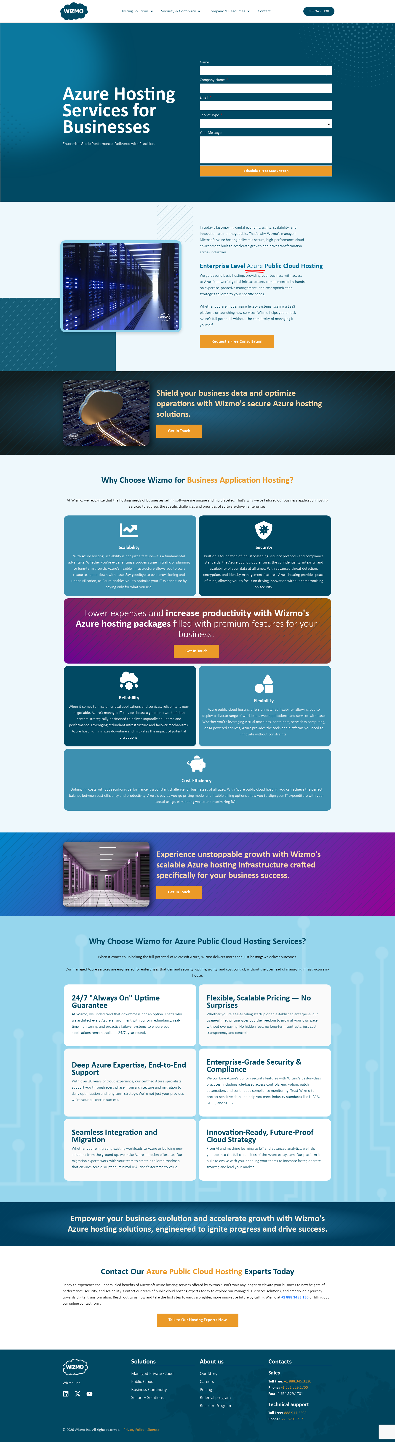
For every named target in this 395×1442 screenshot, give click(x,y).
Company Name (213, 80)
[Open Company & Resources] (248, 11)
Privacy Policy (134, 1429)
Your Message (211, 133)
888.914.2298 (295, 1413)
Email (204, 98)
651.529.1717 (292, 1419)
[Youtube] (89, 1394)
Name (204, 62)
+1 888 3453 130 (295, 1297)
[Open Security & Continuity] (199, 11)
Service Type (210, 115)
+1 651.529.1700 (294, 1387)
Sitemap (153, 1429)
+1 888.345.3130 (297, 1381)
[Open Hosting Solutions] (152, 11)
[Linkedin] (66, 1394)
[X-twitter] (78, 1394)
